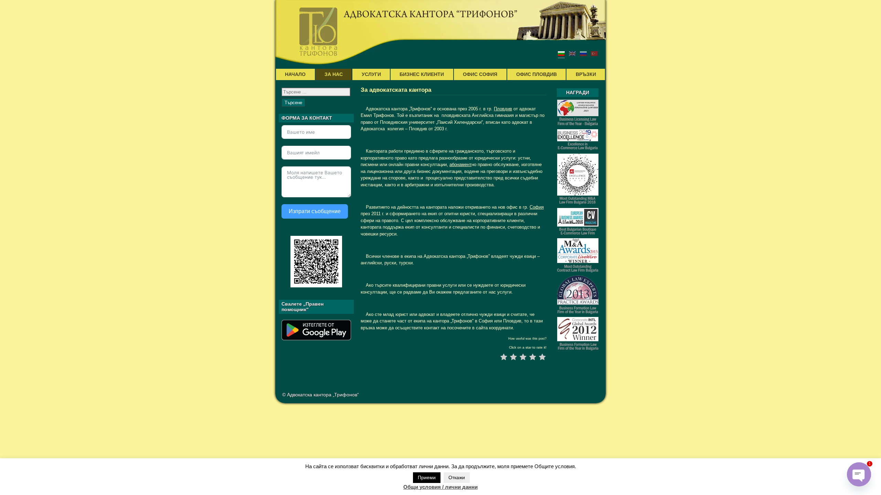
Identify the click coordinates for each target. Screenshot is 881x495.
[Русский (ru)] (583, 53)
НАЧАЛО (295, 74)
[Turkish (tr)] (594, 53)
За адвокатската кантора (396, 90)
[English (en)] (572, 53)
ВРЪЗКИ (586, 74)
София (537, 207)
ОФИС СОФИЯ (480, 74)
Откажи (456, 477)
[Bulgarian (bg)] (561, 53)
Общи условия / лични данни (440, 487)
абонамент (460, 164)
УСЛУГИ (371, 74)
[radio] (503, 357)
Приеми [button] (427, 477)
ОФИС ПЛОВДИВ (536, 74)
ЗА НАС (334, 74)
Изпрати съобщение (315, 211)
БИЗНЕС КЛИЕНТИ (422, 74)
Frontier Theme (585, 395)
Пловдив (503, 108)
